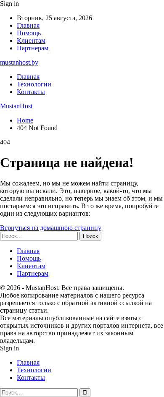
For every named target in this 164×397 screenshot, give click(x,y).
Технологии (34, 84)
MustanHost (16, 106)
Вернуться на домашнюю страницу (50, 227)
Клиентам (31, 40)
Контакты (31, 91)
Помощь (29, 33)
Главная (28, 25)
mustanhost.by (19, 62)
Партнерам (32, 48)
